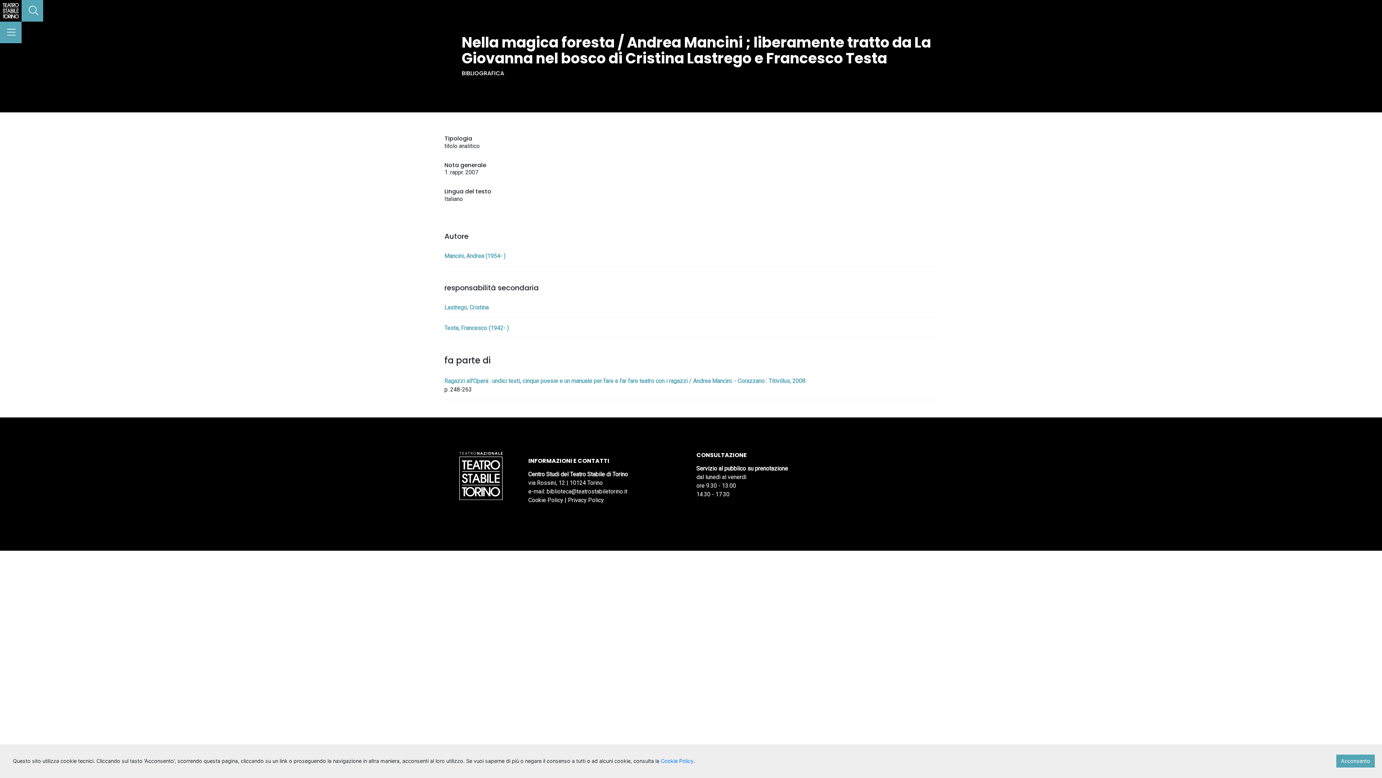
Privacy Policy (586, 500)
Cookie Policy (545, 500)
